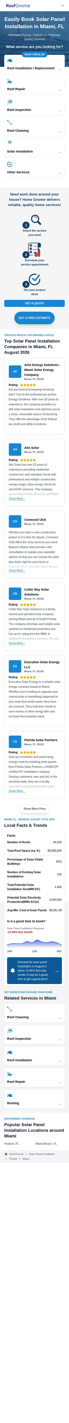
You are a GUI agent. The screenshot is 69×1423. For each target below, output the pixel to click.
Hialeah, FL (11, 1143)
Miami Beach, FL (46, 1143)
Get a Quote (34, 303)
